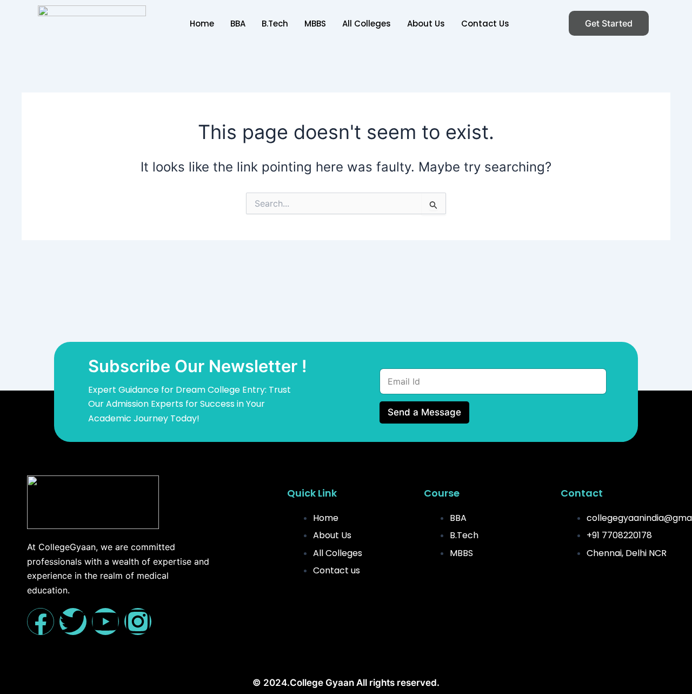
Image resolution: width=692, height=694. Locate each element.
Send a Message (424, 412)
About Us (426, 23)
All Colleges (366, 23)
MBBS (315, 23)
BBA (237, 23)
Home (202, 23)
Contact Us (485, 23)
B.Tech (275, 23)
